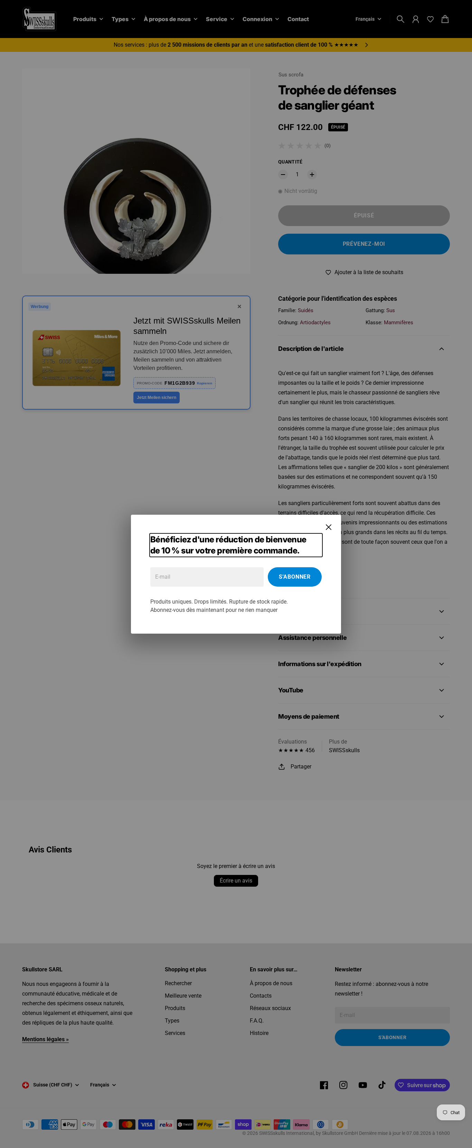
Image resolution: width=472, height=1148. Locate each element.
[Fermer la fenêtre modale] (329, 527)
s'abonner (295, 576)
